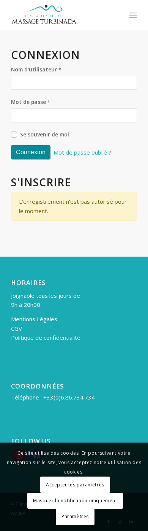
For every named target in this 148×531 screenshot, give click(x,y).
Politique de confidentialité (45, 337)
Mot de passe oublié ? (82, 152)
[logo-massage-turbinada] (61, 15)
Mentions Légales (34, 319)
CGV (16, 328)
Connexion (31, 152)
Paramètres (75, 516)
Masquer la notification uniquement (75, 500)
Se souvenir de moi (44, 134)
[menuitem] (133, 15)
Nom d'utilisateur (36, 69)
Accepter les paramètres (75, 484)
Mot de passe (30, 101)
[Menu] (133, 15)
